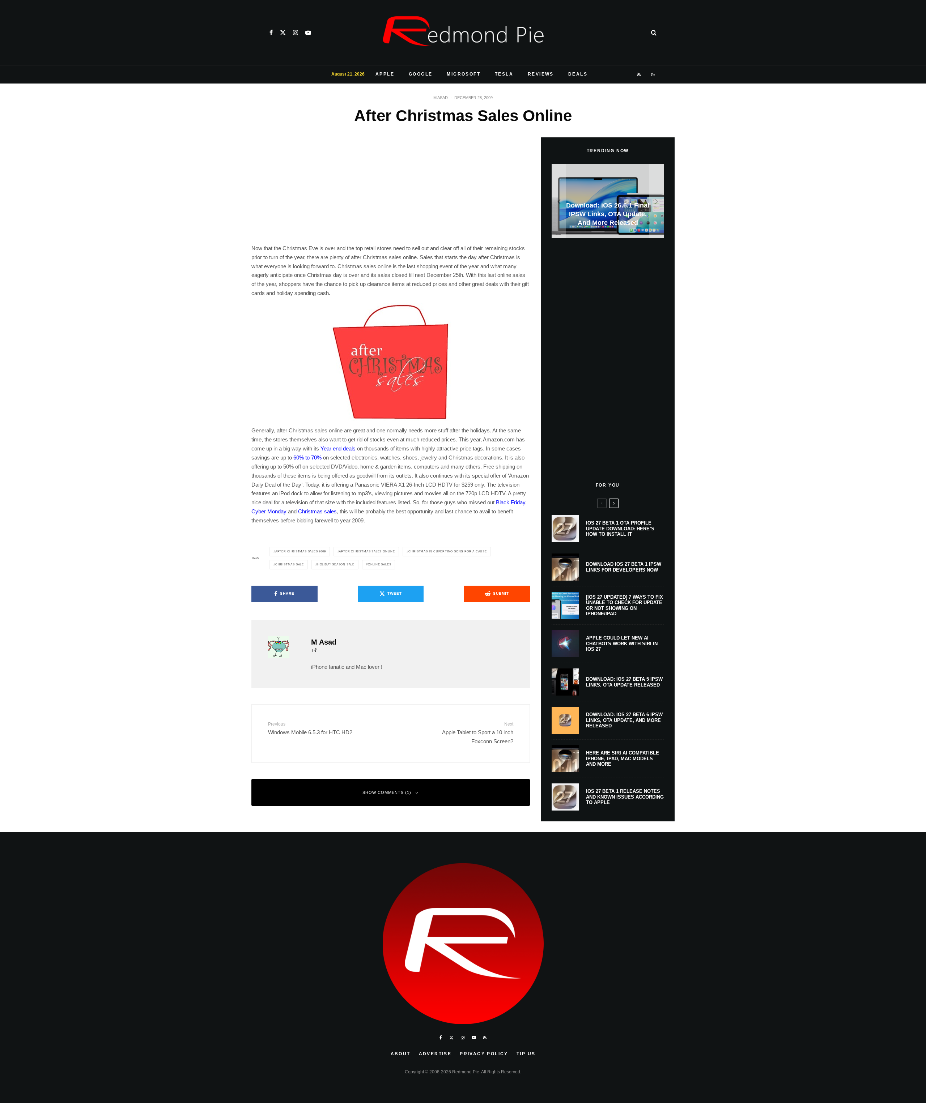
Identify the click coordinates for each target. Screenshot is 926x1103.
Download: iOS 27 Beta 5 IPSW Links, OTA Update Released (624, 682)
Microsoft (463, 74)
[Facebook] (271, 32)
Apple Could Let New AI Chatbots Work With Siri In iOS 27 (622, 643)
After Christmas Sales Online (367, 551)
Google (420, 74)
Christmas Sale (289, 564)
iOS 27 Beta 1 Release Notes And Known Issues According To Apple (625, 796)
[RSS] (639, 74)
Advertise (435, 1053)
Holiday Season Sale (335, 564)
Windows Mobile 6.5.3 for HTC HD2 (310, 728)
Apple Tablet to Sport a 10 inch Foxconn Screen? (477, 733)
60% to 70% (307, 457)
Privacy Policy (484, 1053)
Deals (577, 74)
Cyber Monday (268, 511)
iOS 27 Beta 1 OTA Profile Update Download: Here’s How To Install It (620, 528)
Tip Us (526, 1053)
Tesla (504, 74)
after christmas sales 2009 (300, 551)
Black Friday (510, 502)
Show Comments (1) (386, 792)
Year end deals (338, 448)
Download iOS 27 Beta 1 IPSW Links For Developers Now (623, 567)
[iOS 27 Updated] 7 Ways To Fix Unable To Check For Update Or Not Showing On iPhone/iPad (624, 605)
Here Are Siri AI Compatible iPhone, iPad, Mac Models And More (622, 758)
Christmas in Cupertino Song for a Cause (447, 551)
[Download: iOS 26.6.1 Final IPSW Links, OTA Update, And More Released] (608, 201)
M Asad (440, 97)
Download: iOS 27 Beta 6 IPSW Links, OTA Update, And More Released (624, 720)
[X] (282, 32)
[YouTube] (308, 32)
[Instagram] (295, 32)
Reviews (541, 74)
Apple (384, 74)
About (401, 1053)
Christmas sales (317, 511)
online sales (379, 564)
